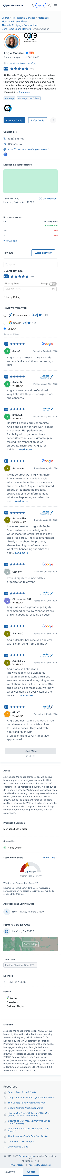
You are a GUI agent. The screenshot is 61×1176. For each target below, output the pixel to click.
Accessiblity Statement (39, 1165)
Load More (31, 750)
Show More (24, 92)
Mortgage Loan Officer (14, 21)
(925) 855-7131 (17, 138)
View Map (30, 944)
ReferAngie (37, 120)
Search (5, 17)
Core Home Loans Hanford (16, 28)
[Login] (32, 5)
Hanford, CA (15, 144)
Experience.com (26, 1156)
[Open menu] (55, 5)
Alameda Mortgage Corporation (19, 25)
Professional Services (23, 17)
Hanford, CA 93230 (23, 931)
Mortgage (43, 17)
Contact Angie (14, 120)
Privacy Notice (18, 1165)
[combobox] (30, 264)
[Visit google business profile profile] (5, 154)
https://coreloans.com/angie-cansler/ (27, 149)
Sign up (40, 5)
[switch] (53, 284)
